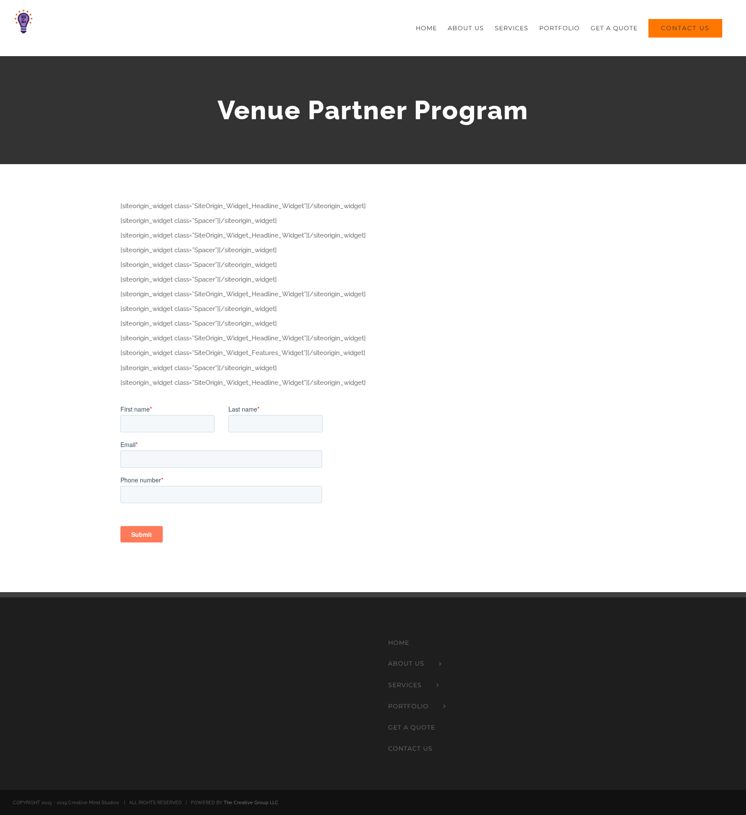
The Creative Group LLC (251, 802)
